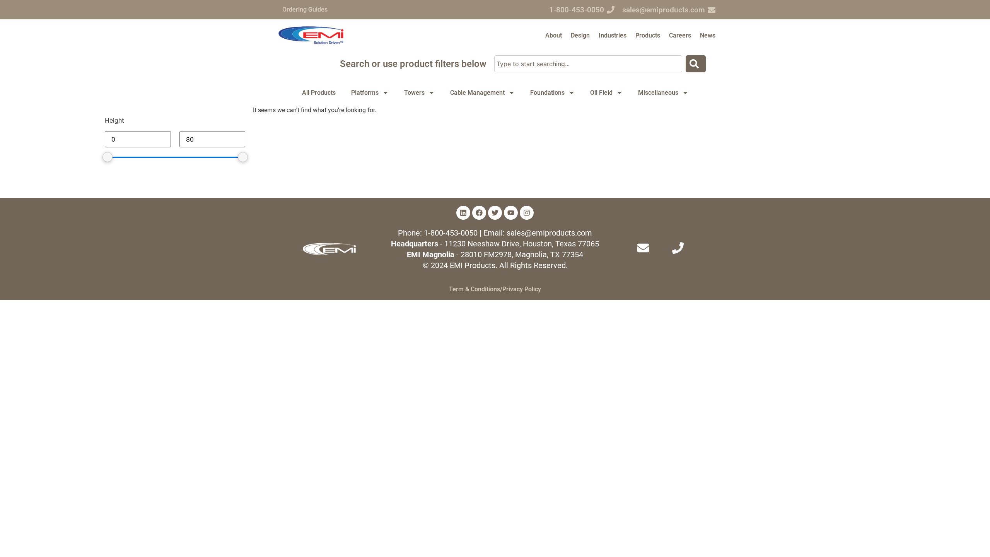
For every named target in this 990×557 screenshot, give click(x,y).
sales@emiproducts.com (663, 9)
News (707, 35)
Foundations (547, 92)
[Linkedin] (463, 213)
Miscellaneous (658, 92)
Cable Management (477, 92)
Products (647, 35)
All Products (319, 92)
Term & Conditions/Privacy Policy (495, 289)
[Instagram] (527, 213)
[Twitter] (495, 213)
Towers (414, 92)
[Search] (696, 63)
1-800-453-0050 (576, 9)
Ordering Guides (305, 9)
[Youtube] (511, 213)
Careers (680, 35)
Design (580, 35)
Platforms (365, 92)
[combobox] (588, 63)
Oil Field (601, 92)
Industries (612, 35)
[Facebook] (479, 213)
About (553, 35)
